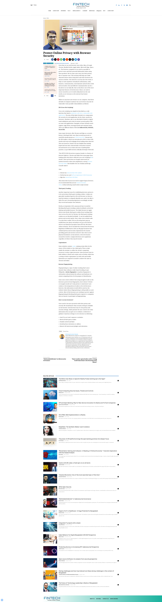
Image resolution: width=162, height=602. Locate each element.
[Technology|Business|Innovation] (81, 5)
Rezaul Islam (61, 416)
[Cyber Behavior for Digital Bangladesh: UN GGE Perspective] (50, 539)
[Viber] (78, 59)
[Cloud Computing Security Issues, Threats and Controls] (50, 394)
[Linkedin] (119, 5)
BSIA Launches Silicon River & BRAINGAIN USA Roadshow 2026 (50, 73)
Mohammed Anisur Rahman (64, 584)
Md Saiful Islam (62, 488)
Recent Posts (65, 331)
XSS (92, 157)
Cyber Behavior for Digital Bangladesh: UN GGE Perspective (77, 535)
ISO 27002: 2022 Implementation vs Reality (72, 415)
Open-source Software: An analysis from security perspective (78, 559)
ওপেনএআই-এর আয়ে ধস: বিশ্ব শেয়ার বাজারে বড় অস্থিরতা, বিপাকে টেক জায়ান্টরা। (50, 90)
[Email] (70, 59)
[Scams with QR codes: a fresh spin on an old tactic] (50, 467)
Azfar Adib (61, 454)
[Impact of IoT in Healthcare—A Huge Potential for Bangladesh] (50, 515)
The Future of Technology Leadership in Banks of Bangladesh (78, 583)
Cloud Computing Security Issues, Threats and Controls (76, 391)
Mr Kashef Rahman (62, 476)
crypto (74, 246)
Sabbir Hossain (61, 548)
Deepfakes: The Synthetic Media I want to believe (74, 427)
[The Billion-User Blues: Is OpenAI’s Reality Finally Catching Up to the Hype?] (50, 382)
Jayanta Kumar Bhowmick (63, 404)
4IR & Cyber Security (65, 487)
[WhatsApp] (61, 59)
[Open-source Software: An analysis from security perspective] (50, 563)
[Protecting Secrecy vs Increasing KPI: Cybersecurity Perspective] (50, 551)
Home (44, 18)
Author (60, 331)
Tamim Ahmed (61, 464)
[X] (55, 59)
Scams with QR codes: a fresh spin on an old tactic (74, 463)
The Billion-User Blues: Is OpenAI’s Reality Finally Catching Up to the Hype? (50, 84)
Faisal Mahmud (62, 524)
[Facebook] (116, 5)
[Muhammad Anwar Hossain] (61, 336)
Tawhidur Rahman (62, 428)
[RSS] (124, 5)
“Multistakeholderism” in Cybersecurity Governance (75, 499)
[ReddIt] (67, 59)
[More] (55, 95)
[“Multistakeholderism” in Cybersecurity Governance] (50, 503)
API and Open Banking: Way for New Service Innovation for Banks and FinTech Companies (87, 403)
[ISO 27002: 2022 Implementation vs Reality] (50, 418)
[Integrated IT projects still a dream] (50, 527)
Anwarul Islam (61, 512)
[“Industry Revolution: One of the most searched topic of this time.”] (50, 479)
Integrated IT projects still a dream (70, 523)
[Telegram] (75, 59)
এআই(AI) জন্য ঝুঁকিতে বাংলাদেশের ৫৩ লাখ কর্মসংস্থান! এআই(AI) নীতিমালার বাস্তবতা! (50, 67)
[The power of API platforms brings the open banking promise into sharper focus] (50, 443)
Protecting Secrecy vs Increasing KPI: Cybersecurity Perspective (79, 547)
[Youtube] (127, 5)
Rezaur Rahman (62, 560)
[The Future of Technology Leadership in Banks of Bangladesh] (50, 587)
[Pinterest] (122, 5)
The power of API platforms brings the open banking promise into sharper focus (84, 439)
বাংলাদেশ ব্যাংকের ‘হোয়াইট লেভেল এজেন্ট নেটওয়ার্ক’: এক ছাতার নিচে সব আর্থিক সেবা (50, 79)
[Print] (73, 59)
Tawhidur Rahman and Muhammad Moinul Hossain (68, 574)
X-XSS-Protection (79, 137)
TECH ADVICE (50, 63)
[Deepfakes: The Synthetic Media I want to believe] (50, 431)
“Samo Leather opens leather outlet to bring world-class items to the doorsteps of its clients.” (84, 360)
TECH (48, 18)
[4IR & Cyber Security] (50, 491)
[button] (129, 5)
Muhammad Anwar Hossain (62, 63)
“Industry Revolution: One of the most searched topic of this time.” (79, 475)
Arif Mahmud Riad (62, 380)
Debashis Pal (61, 392)
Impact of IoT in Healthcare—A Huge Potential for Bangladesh (78, 511)
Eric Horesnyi (61, 440)
